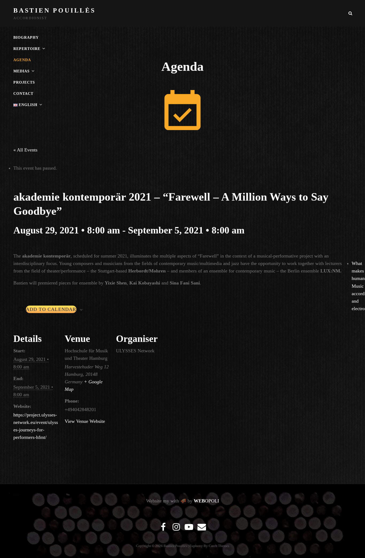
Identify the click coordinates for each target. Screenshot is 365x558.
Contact (23, 94)
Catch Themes (219, 546)
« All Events (25, 150)
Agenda (22, 60)
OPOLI (206, 501)
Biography (26, 38)
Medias (21, 71)
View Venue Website (85, 421)
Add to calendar (51, 309)
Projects (24, 82)
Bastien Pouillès (54, 10)
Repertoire (26, 49)
